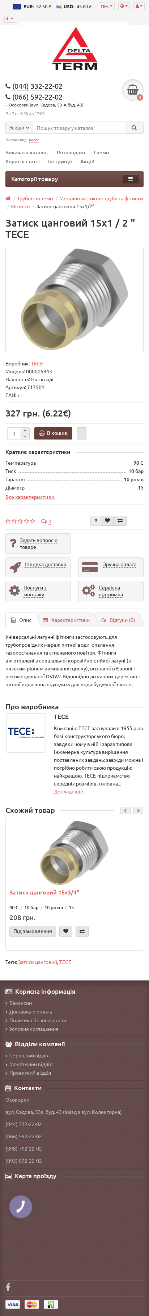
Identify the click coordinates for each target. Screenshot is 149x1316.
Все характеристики (30, 496)
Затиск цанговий (37, 961)
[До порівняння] (120, 521)
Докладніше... (70, 791)
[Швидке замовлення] (81, 433)
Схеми (101, 152)
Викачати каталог (26, 152)
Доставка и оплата (30, 1011)
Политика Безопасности (37, 1020)
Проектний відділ (30, 1072)
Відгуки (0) (122, 619)
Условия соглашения (34, 1028)
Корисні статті (22, 161)
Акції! (87, 161)
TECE (65, 961)
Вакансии (20, 1002)
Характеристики (70, 619)
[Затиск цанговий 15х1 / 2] (74, 299)
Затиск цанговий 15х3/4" (44, 892)
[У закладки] (107, 521)
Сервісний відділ (29, 1055)
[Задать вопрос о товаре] (95, 521)
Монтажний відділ (30, 1064)
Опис (25, 619)
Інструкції (60, 161)
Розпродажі (71, 152)
